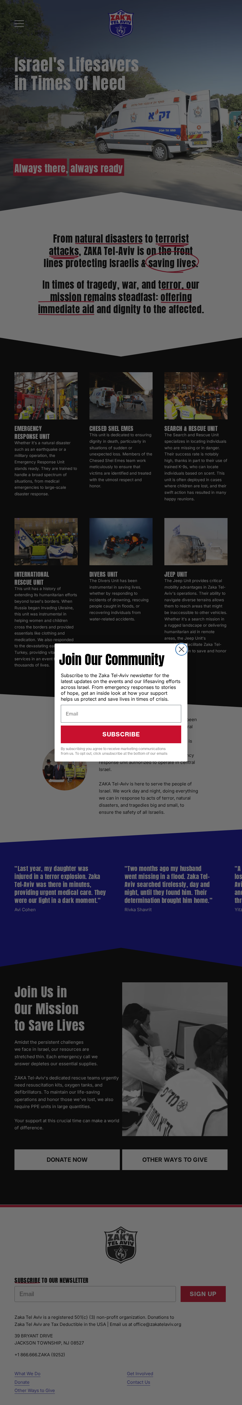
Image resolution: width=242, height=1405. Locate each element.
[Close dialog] (181, 649)
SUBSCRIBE (121, 734)
